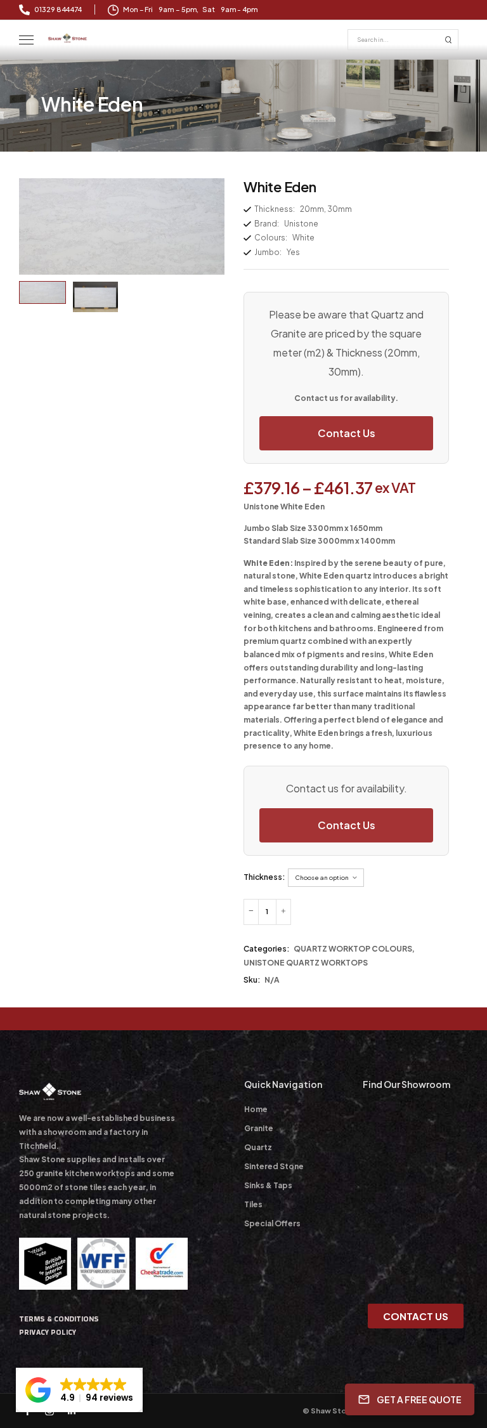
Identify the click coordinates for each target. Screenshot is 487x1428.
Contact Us (346, 433)
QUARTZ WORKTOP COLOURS (353, 948)
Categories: (267, 948)
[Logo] (68, 37)
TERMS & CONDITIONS (59, 1319)
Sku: (252, 980)
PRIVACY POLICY (47, 1332)
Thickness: (264, 877)
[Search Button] (448, 39)
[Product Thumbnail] (121, 226)
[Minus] (251, 912)
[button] (79, 1390)
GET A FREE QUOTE (419, 1399)
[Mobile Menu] (26, 40)
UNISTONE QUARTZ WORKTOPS (306, 962)
